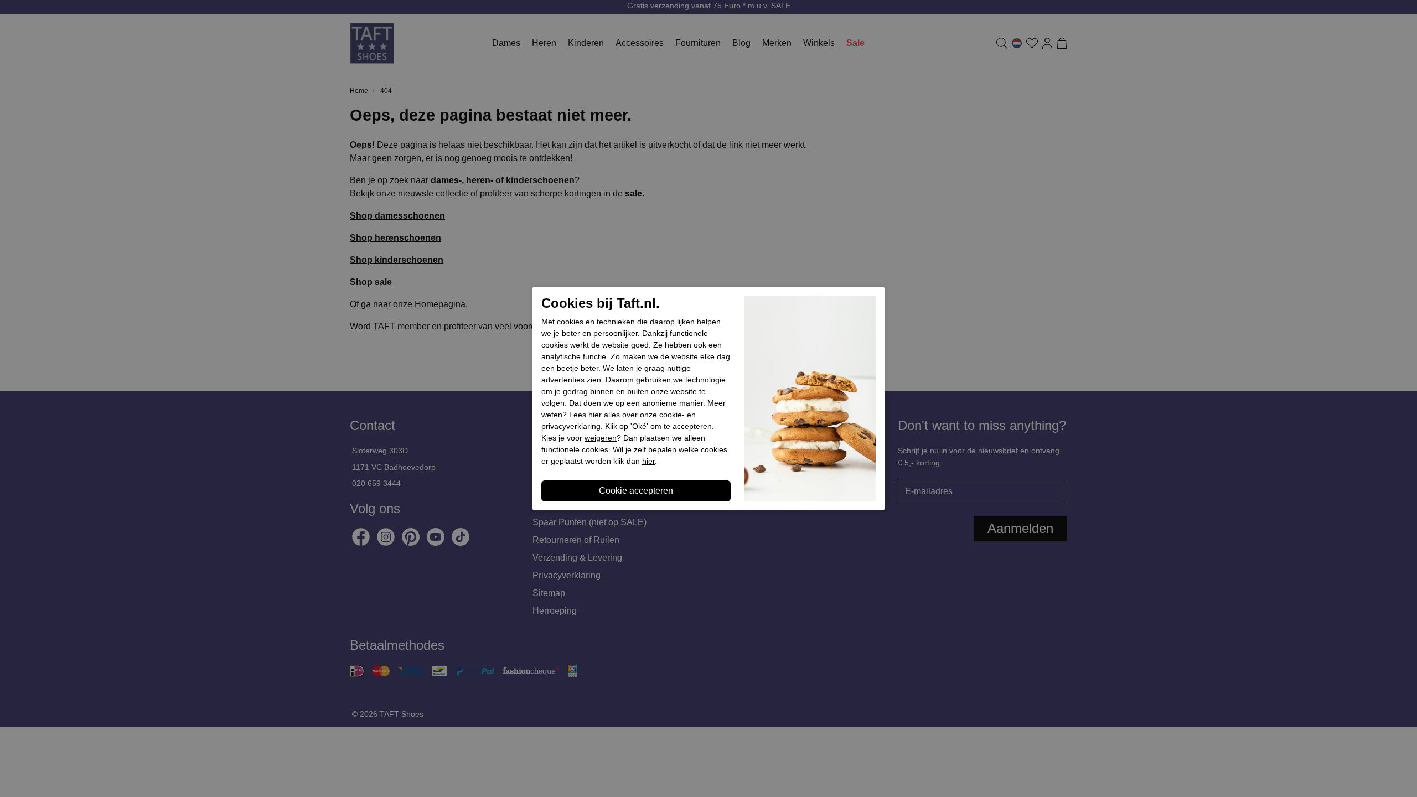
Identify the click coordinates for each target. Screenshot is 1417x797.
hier (595, 414)
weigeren (601, 437)
